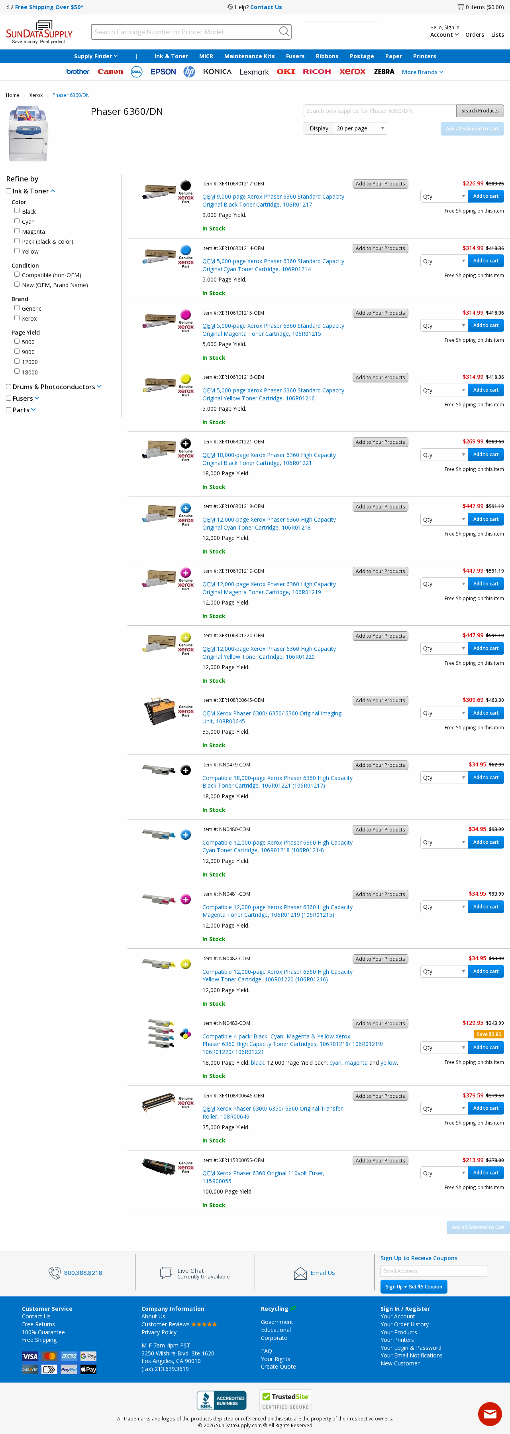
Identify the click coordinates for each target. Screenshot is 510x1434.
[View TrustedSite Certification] (286, 1400)
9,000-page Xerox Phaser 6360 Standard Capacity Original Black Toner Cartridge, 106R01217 (273, 200)
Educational (276, 1330)
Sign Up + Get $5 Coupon (414, 1286)
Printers (424, 56)
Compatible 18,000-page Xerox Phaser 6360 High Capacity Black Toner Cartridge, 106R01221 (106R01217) (277, 782)
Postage (362, 56)
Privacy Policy (159, 1332)
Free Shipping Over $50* (49, 7)
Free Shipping (39, 1339)
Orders (474, 34)
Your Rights (275, 1359)
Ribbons (327, 56)
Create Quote (278, 1366)
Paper (393, 56)
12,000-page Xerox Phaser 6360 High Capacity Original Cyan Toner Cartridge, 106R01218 (269, 523)
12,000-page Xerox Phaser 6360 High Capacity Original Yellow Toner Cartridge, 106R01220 (269, 652)
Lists (497, 34)
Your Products (399, 1332)
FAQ (266, 1351)
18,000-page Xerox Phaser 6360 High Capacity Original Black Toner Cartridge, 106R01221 (269, 459)
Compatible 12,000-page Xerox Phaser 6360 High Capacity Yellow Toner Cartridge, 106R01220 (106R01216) (277, 975)
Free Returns (38, 1324)
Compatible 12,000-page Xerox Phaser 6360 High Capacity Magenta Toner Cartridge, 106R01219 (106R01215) (277, 911)
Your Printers (397, 1339)
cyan (335, 1062)
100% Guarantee (43, 1332)
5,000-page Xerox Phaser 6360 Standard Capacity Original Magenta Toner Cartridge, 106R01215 (273, 329)
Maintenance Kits (249, 56)
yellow (389, 1062)
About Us (153, 1316)
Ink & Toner (171, 56)
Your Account (398, 1316)
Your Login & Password (411, 1347)
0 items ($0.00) (485, 7)
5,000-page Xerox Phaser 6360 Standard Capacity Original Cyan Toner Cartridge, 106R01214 (273, 265)
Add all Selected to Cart (472, 128)
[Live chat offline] (490, 1414)
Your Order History (405, 1324)
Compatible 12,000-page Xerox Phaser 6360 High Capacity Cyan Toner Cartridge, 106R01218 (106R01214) (277, 846)
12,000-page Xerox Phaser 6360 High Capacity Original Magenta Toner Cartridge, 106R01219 (269, 588)
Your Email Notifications (412, 1355)
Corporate (274, 1337)
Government (277, 1322)
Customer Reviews (166, 1324)
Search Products (480, 110)
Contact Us (266, 7)
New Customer (400, 1363)
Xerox (36, 95)
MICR (206, 56)
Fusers (295, 56)
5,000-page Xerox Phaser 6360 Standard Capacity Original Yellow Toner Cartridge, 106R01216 (273, 394)
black (257, 1062)
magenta (356, 1062)
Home (13, 95)
